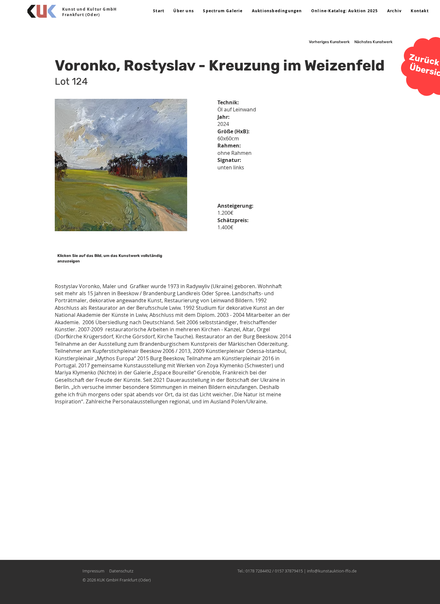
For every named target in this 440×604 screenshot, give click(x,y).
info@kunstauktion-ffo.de (332, 571)
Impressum (93, 571)
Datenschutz (121, 571)
